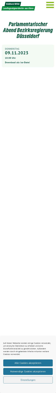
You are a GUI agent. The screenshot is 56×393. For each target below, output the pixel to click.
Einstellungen (28, 379)
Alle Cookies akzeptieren (28, 362)
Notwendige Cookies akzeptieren (28, 371)
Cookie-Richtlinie (12, 387)
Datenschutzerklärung (30, 387)
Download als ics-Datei (17, 62)
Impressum (46, 387)
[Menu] (50, 5)
